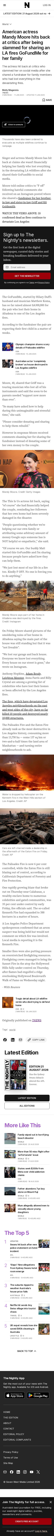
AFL (11, 1255)
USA (17, 351)
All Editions (27, 1105)
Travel (13, 1316)
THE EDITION (10, 1417)
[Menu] (4, 5)
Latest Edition (27, 1098)
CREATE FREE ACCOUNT (27, 1521)
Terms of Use (10, 1457)
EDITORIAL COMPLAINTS (17, 1439)
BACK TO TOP (25, 1351)
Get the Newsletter (27, 276)
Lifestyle (14, 1336)
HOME (6, 1412)
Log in (47, 5)
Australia (15, 1295)
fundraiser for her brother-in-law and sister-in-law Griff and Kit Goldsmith (26, 202)
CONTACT (8, 1428)
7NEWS (36, 1020)
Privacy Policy (43, 282)
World (5, 24)
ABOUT (7, 1423)
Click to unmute (15, 124)
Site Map (8, 1463)
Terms (31, 282)
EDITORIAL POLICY (13, 1434)
